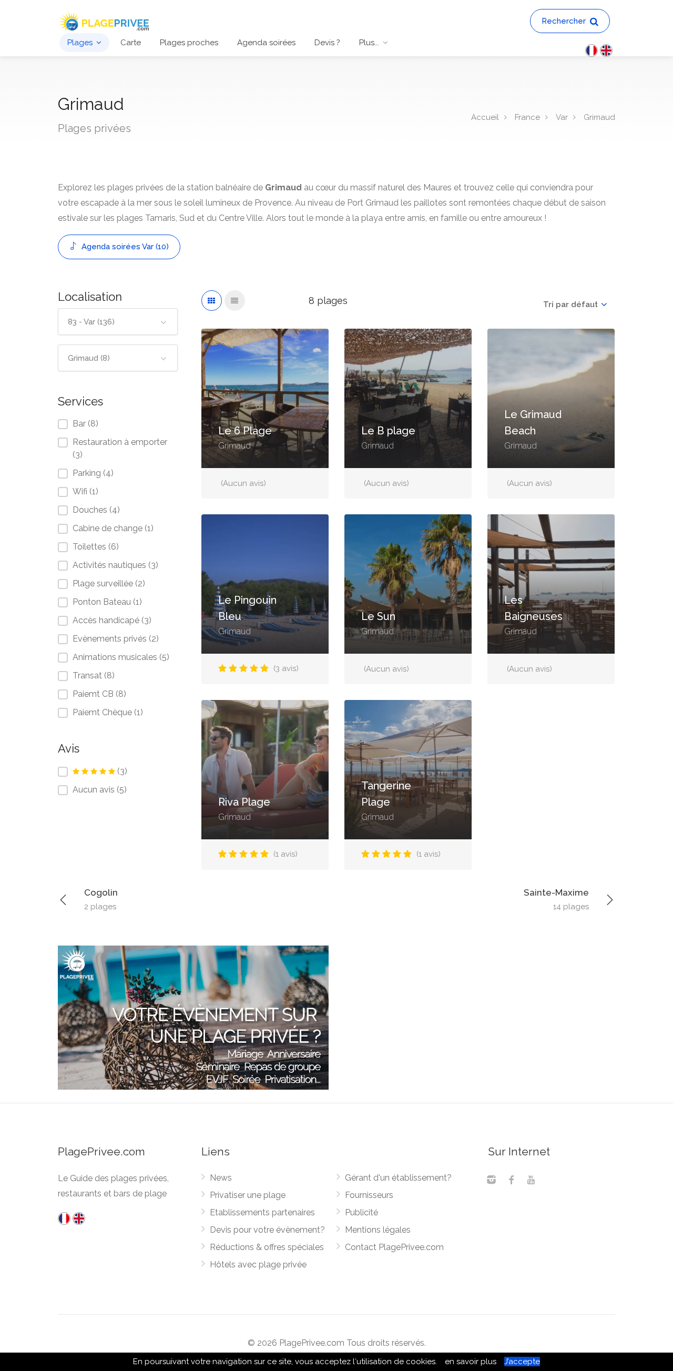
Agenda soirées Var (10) (124, 246)
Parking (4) (93, 473)
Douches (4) (96, 510)
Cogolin (101, 899)
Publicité (361, 1212)
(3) (122, 771)
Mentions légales (378, 1230)
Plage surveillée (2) (109, 583)
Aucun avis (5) (100, 790)
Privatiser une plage (247, 1195)
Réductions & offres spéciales (267, 1247)
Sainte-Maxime (556, 899)
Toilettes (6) (96, 547)
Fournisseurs (369, 1195)
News (221, 1178)
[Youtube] (531, 1181)
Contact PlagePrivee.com (394, 1247)
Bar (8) (85, 424)
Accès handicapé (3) (112, 620)
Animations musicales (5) (121, 657)
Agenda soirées (266, 42)
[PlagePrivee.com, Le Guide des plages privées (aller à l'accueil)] (105, 20)
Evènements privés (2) (116, 639)
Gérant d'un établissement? (398, 1178)
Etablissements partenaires (262, 1212)
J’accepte (522, 1361)
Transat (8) (94, 676)
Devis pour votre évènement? (267, 1230)
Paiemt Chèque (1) (108, 712)
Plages (80, 42)
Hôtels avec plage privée (258, 1265)
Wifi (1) (85, 491)
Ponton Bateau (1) (107, 602)
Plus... (369, 42)
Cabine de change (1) (113, 528)
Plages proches (189, 42)
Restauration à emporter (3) (120, 448)
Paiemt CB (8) (99, 694)
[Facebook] (511, 1181)
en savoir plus (470, 1361)
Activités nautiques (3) (115, 565)
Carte (130, 42)
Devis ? (327, 42)
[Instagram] (491, 1181)
